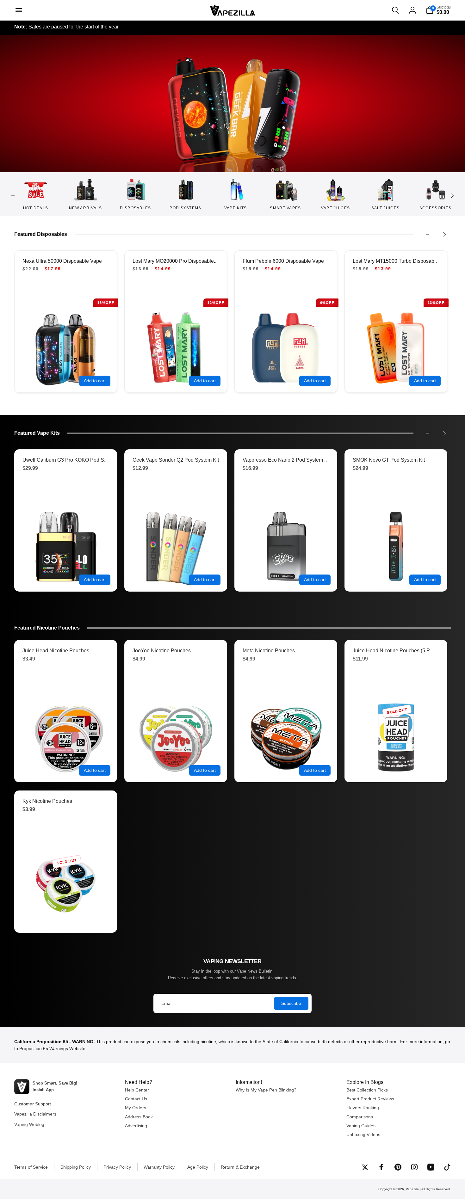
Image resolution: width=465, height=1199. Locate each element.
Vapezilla (412, 1189)
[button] (18, 10)
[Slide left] (13, 195)
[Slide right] (452, 195)
